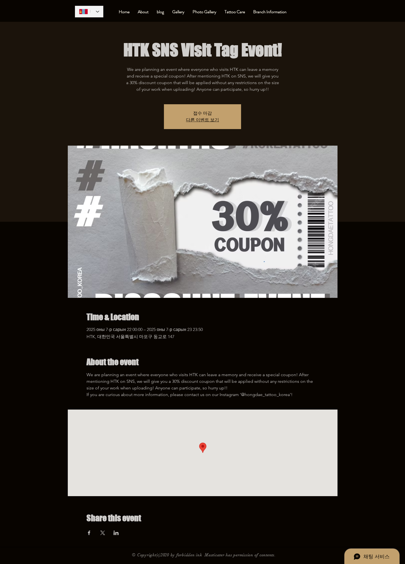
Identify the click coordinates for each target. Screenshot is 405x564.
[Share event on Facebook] (89, 533)
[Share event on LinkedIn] (116, 533)
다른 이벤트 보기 (202, 119)
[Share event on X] (102, 533)
